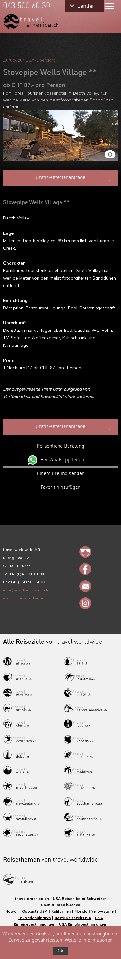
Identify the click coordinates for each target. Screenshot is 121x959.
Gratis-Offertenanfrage (60, 177)
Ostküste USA (34, 911)
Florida (80, 911)
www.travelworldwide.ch (25, 598)
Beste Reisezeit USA (73, 917)
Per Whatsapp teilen (62, 460)
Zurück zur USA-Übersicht (29, 60)
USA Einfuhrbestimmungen (83, 924)
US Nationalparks (34, 917)
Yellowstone (102, 911)
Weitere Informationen (89, 940)
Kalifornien (61, 911)
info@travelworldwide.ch (25, 590)
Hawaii (11, 911)
